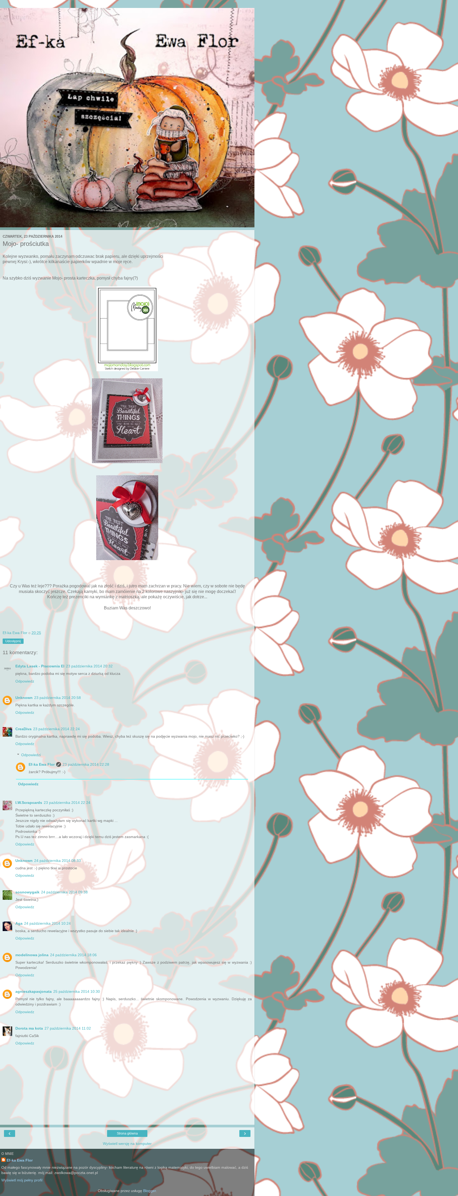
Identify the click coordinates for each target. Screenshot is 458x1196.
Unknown (24, 698)
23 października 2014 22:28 (86, 764)
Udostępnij (13, 641)
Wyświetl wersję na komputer (127, 1143)
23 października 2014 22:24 (56, 729)
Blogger (149, 1191)
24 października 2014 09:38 (64, 892)
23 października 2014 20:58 (57, 698)
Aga (19, 923)
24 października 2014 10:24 (47, 923)
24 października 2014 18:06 (73, 955)
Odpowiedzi (31, 755)
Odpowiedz (24, 681)
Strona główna (127, 1133)
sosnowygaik (27, 892)
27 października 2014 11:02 (68, 1028)
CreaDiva (23, 729)
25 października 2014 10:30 (76, 991)
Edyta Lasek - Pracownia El (39, 666)
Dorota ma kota (29, 1028)
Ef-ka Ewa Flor (42, 764)
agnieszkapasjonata (33, 991)
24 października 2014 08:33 (57, 860)
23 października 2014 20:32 (89, 666)
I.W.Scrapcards (28, 802)
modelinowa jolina (32, 955)
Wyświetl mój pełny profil (21, 1180)
